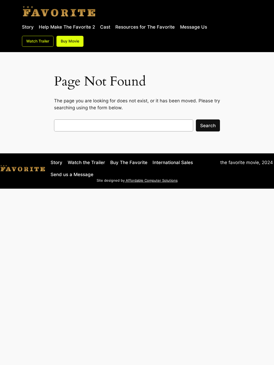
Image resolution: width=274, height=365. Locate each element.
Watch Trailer (37, 41)
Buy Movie (70, 41)
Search (208, 125)
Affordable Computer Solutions (151, 180)
